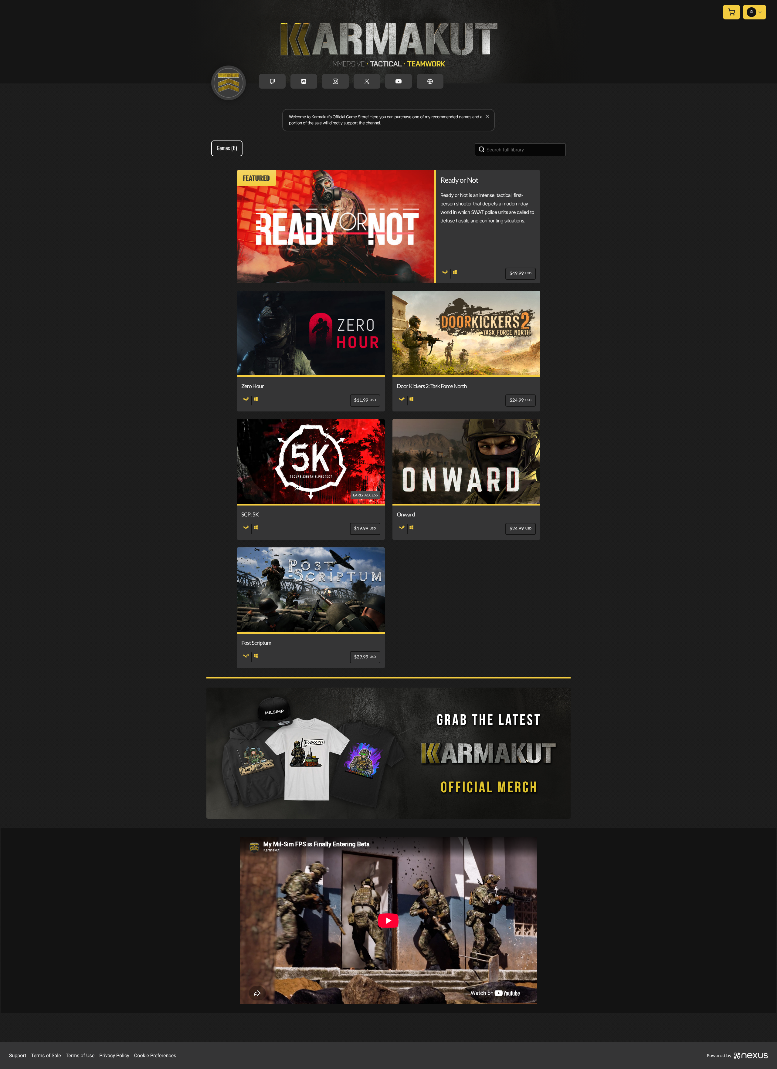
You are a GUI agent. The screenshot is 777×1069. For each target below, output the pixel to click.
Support (17, 1055)
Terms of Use (80, 1055)
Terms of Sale (46, 1055)
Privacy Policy (114, 1055)
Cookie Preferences (155, 1055)
